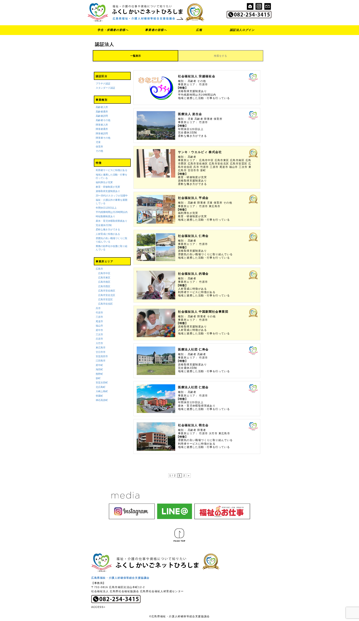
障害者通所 (102, 129)
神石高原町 (102, 400)
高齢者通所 (102, 111)
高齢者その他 (103, 120)
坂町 (98, 378)
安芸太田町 (102, 382)
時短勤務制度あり (105, 216)
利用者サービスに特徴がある (111, 170)
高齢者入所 (102, 107)
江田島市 (100, 360)
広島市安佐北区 (106, 295)
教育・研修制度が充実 (108, 186)
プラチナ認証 (103, 83)
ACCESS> (98, 606)
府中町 (99, 365)
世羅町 (99, 395)
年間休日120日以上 (106, 207)
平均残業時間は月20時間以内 (112, 212)
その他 (99, 150)
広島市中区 (104, 273)
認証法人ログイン (242, 29)
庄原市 (99, 338)
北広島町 (100, 387)
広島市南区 (104, 281)
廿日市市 (100, 352)
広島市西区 (104, 286)
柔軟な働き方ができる (108, 229)
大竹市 (99, 343)
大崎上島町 (102, 391)
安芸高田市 (102, 356)
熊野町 (99, 374)
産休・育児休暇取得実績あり (111, 220)
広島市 (99, 268)
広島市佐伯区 (105, 303)
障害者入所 (102, 124)
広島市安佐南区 (106, 290)
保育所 (99, 146)
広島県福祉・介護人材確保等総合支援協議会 (120, 577)
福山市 (99, 325)
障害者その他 (103, 137)
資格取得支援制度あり (108, 191)
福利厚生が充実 (104, 182)
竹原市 (99, 312)
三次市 (99, 334)
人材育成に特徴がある (108, 234)
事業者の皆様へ (156, 29)
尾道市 (99, 321)
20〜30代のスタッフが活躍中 (112, 195)
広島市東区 (104, 277)
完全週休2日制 (104, 225)
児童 (98, 142)
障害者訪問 (102, 133)
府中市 (99, 330)
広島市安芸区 (105, 299)
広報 (199, 29)
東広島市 (100, 347)
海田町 (99, 369)
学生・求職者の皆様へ (112, 29)
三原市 (99, 316)
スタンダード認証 (105, 87)
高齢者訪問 (102, 116)
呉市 (98, 308)
